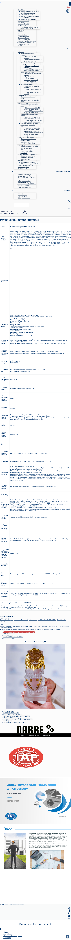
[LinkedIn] (69, 913)
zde (35, 607)
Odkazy (58, 629)
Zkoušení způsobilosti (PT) (14, 722)
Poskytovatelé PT (11, 717)
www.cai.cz (13, 379)
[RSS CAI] (69, 908)
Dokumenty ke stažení (13, 637)
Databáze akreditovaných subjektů (19, 632)
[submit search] (70, 4)
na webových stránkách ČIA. (43, 461)
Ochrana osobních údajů (21, 620)
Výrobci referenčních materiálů (18, 719)
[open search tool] (68, 202)
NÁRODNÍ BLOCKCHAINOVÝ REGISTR (35, 735)
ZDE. (18, 330)
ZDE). (40, 469)
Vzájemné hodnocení (6, 629)
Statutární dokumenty (6, 626)
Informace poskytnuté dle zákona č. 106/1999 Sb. (42, 620)
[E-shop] (68, 915)
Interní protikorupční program (34, 629)
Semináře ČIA (9, 633)
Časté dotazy (9, 638)
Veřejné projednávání (6, 627)
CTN (57, 626)
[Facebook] (69, 910)
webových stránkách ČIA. (41, 453)
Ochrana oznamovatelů (19, 629)
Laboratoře (8, 711)
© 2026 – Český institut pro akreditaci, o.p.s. (12, 904)
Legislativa (45, 626)
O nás (1, 624)
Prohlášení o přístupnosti (6, 620)
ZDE (55, 486)
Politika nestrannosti (49, 629)
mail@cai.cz (18, 334)
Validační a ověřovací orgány (16, 716)
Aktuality (8, 635)
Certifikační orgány (12, 714)
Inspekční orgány (11, 713)
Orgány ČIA (16, 626)
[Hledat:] (21, 205)
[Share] (69, 918)
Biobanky (7, 720)
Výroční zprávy (37, 626)
